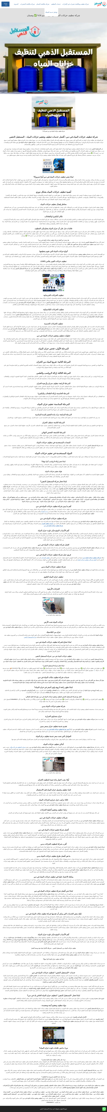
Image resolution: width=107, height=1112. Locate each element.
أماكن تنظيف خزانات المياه (53, 744)
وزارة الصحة (44, 511)
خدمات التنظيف (56, 4)
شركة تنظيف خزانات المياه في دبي (53, 518)
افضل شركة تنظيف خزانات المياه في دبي (53, 545)
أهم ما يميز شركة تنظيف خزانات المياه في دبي (53, 506)
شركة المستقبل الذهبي (30, 637)
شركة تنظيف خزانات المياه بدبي (53, 567)
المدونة (16, 4)
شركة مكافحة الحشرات (27, 4)
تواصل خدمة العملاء (51, 12)
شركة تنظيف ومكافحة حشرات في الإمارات (75, 4)
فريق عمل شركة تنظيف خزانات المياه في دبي (53, 555)
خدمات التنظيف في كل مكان (18, 747)
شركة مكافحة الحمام (42, 4)
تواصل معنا (5, 4)
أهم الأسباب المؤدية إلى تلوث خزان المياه (53, 531)
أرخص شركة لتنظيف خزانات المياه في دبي (58, 729)
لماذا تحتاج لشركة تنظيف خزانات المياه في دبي (53, 642)
